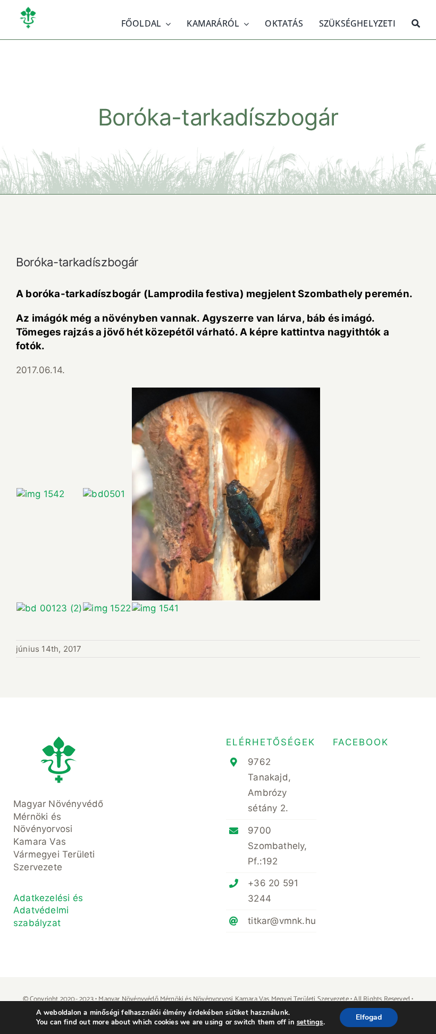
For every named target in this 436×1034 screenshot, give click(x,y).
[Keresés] (416, 22)
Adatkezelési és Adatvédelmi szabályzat (48, 911)
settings (310, 1022)
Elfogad (369, 1017)
